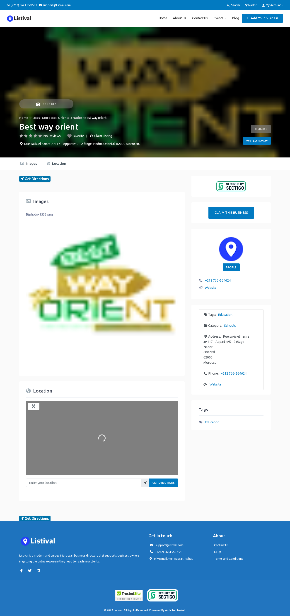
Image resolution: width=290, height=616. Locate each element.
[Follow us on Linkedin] (39, 571)
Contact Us (200, 18)
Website (211, 288)
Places (35, 118)
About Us (179, 18)
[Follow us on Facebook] (22, 571)
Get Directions (163, 482)
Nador (252, 5)
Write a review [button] (257, 140)
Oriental (64, 118)
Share (262, 129)
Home (163, 18)
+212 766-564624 (218, 280)
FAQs (217, 551)
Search (235, 5)
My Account (273, 5)
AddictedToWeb (175, 610)
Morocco (49, 118)
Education (225, 315)
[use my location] (145, 483)
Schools (50, 104)
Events (218, 18)
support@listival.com (169, 545)
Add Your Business (264, 18)
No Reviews (52, 136)
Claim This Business (231, 212)
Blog (235, 18)
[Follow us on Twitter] (31, 571)
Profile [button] (231, 267)
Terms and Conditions (228, 558)
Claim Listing (103, 136)
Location (58, 163)
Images (31, 163)
